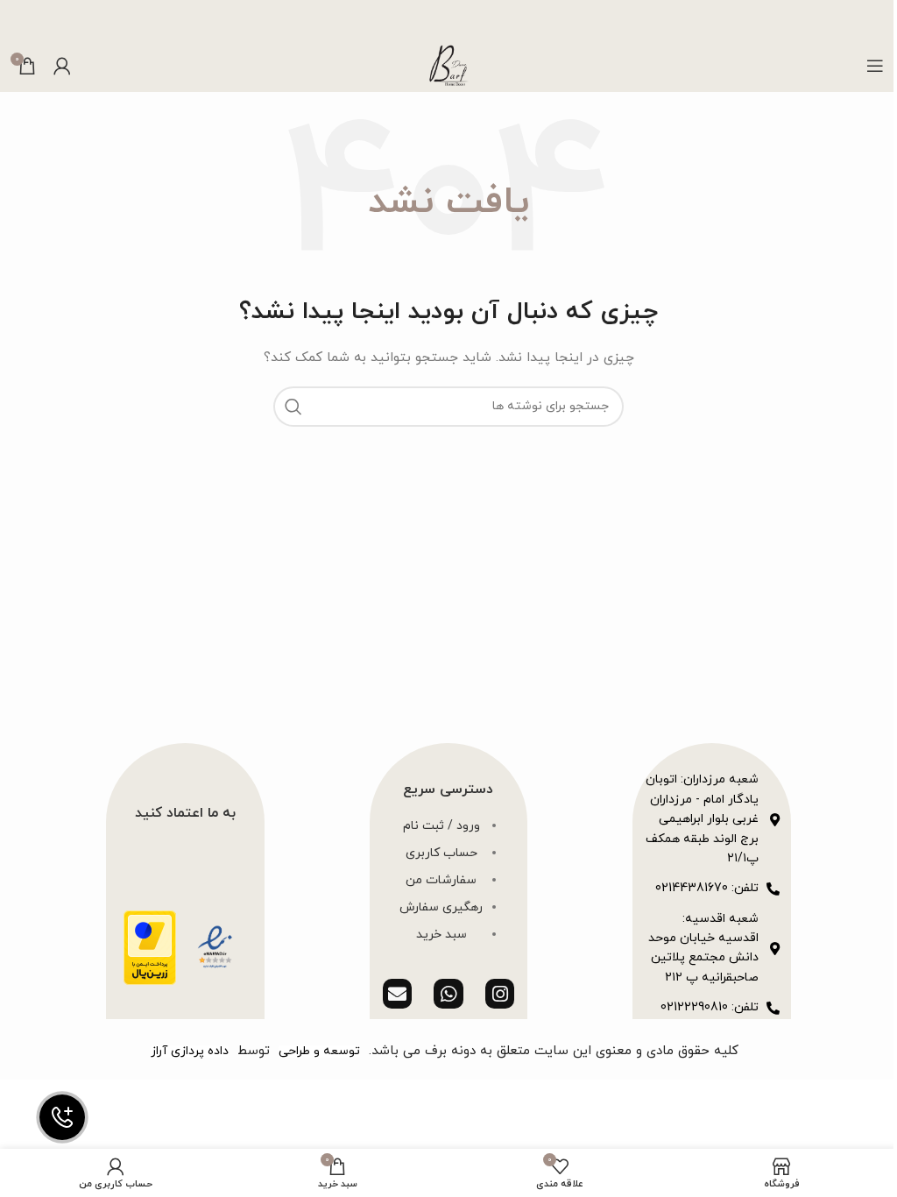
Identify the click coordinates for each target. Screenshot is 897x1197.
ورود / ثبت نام (441, 826)
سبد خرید (441, 934)
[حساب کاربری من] (62, 65)
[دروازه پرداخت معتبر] (150, 946)
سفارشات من (441, 880)
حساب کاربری (441, 853)
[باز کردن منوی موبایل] (875, 65)
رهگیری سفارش (441, 907)
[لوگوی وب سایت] (448, 64)
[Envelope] (398, 994)
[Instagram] (500, 994)
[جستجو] (293, 406)
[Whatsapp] (448, 994)
